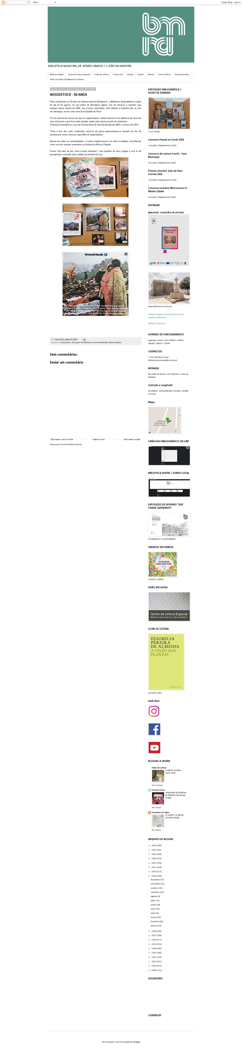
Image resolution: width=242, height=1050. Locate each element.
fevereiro (155, 921)
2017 (154, 935)
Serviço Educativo (182, 75)
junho (154, 905)
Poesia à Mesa (165, 75)
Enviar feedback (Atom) (71, 444)
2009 (154, 970)
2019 (154, 876)
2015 (154, 944)
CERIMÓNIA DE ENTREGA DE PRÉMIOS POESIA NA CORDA (175, 795)
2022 (154, 863)
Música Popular (115, 343)
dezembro (156, 880)
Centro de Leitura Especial (79, 75)
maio (153, 909)
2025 (154, 850)
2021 (154, 867)
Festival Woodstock (100, 343)
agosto (154, 896)
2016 (154, 940)
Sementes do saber (160, 812)
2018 (154, 931)
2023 (154, 859)
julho (153, 901)
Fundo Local (118, 75)
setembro (155, 892)
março (154, 917)
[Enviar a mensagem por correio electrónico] (83, 339)
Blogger (136, 1042)
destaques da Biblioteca (82, 343)
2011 (154, 962)
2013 (154, 953)
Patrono (151, 75)
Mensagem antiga (132, 439)
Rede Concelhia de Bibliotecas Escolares (67, 80)
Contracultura (65, 343)
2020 (154, 872)
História (130, 75)
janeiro (154, 926)
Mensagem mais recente (62, 439)
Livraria (141, 75)
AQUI (174, 145)
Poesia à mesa (158, 790)
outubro (155, 888)
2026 (154, 845)
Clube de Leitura (101, 75)
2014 (154, 948)
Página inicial (99, 439)
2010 (154, 966)
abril (153, 913)
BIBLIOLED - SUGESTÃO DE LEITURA (166, 212)
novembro (156, 884)
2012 (154, 957)
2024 (154, 854)
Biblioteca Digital (57, 75)
